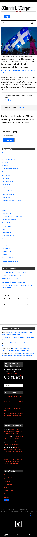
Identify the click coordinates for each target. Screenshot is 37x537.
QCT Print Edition (9, 478)
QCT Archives (8, 484)
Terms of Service (22, 515)
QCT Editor (5, 337)
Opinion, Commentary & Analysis (12, 216)
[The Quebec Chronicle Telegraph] (18, 8)
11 (13, 307)
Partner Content (7, 223)
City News (5, 172)
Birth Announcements (8, 159)
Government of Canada (11, 373)
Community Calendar (8, 181)
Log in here (22, 107)
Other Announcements (9, 220)
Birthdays (5, 162)
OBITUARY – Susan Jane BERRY (11, 276)
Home (7, 475)
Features (5, 188)
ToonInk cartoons (7, 251)
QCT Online (25, 70)
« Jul (8, 319)
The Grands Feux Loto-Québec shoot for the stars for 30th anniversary (13, 416)
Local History (6, 197)
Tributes (4, 255)
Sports (4, 239)
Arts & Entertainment (8, 156)
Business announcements (10, 169)
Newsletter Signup (10, 132)
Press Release (6, 232)
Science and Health (8, 235)
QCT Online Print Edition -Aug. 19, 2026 (13, 282)
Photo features (6, 226)
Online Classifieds (7, 213)
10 (9, 307)
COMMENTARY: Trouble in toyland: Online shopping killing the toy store (13, 431)
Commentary (6, 175)
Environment (6, 185)
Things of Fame (6, 248)
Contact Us (7, 494)
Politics (4, 229)
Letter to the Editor (8, 191)
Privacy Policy (30, 515)
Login (6, 500)
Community (17, 70)
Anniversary (5, 153)
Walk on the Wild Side (8, 258)
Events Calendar (9, 491)
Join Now (8, 100)
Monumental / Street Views (10, 204)
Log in (7, 17)
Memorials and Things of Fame (11, 200)
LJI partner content (8, 194)
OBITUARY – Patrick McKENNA (11, 279)
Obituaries (5, 210)
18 (13, 310)
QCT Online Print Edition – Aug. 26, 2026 (14, 272)
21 (27, 310)
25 (13, 313)
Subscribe (7, 497)
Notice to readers (7, 207)
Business (5, 165)
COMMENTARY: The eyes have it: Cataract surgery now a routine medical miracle (13, 461)
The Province (6, 242)
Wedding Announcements (10, 261)
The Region (5, 245)
